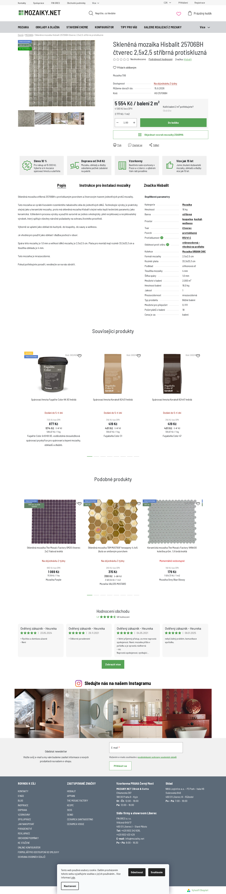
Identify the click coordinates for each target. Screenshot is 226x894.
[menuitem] (23, 27)
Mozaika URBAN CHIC (194, 251)
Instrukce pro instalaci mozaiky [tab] (104, 185)
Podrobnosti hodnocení (160, 59)
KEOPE (70, 805)
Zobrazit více (113, 664)
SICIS (69, 809)
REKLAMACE (24, 833)
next (205, 403)
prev (20, 403)
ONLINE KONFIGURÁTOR (29, 847)
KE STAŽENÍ (23, 842)
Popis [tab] (61, 185)
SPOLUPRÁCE (24, 819)
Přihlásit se (120, 765)
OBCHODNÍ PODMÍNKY (28, 838)
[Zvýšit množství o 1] (134, 122)
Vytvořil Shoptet (200, 890)
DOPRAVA (22, 809)
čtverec (187, 227)
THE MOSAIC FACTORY (77, 800)
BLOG (20, 800)
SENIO (70, 814)
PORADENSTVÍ (25, 828)
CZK (166, 2)
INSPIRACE (23, 805)
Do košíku (173, 122)
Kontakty (22, 3)
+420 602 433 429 (125, 834)
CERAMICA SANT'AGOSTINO (80, 819)
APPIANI (71, 795)
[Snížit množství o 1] (117, 122)
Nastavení (70, 885)
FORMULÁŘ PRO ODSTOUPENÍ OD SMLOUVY (38, 852)
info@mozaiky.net (134, 838)
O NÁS (21, 795)
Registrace (200, 2)
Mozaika (187, 204)
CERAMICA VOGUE (75, 823)
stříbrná (187, 214)
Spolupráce (38, 3)
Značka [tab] (156, 185)
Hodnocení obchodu (113, 611)
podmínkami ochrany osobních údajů (157, 757)
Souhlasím (157, 872)
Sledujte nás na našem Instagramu (118, 683)
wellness (187, 223)
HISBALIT (71, 791)
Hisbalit (188, 59)
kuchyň (198, 219)
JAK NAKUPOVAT (26, 823)
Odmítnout (137, 872)
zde (73, 877)
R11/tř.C (186, 237)
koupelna (187, 219)
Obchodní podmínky (76, 3)
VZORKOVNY (24, 814)
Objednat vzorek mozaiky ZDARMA (163, 134)
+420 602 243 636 (130, 830)
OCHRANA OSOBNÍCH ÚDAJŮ (31, 856)
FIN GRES (55, 3)
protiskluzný (189, 232)
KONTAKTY (23, 791)
